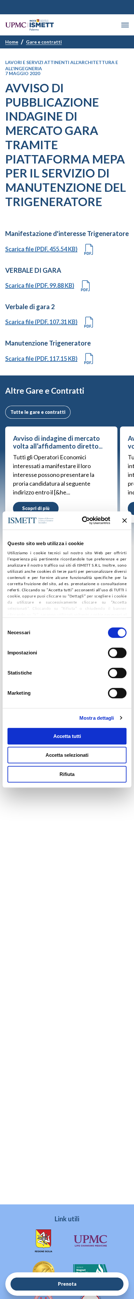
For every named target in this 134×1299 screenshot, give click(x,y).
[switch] (117, 653)
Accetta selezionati (67, 755)
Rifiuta (67, 774)
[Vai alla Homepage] (29, 25)
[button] (125, 25)
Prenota (67, 1284)
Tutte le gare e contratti (37, 412)
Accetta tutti (67, 736)
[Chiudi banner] (124, 520)
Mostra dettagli (96, 717)
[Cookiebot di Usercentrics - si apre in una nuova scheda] (83, 520)
